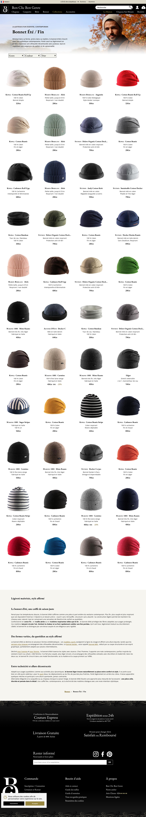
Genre (12, 55)
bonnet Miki (93, 644)
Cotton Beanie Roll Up (18, 94)
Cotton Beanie (18, 141)
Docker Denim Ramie (127, 235)
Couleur (29, 55)
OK (109, 762)
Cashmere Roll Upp (18, 188)
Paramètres (14, 803)
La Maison (107, 11)
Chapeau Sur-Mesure (125, 11)
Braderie (140, 11)
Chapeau (15, 11)
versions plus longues (19, 644)
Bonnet (46, 11)
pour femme (35, 651)
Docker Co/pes (91, 469)
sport (41, 674)
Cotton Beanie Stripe (91, 422)
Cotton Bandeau (18, 235)
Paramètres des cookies (74, 800)
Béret (37, 11)
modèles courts (70, 642)
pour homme (22, 651)
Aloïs (55, 94)
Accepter (35, 803)
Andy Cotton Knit (91, 188)
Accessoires (70, 11)
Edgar (128, 375)
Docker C (55, 328)
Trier (44, 55)
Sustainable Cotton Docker (127, 188)
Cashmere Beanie (128, 422)
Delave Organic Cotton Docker (91, 141)
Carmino (55, 375)
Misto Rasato (18, 328)
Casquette (27, 11)
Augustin (91, 94)
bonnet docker (72, 644)
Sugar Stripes (18, 422)
